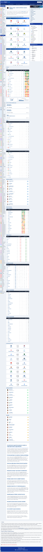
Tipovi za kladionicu (4, 4)
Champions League (3, 29)
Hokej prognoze (18, 4)
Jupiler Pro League (3, 16)
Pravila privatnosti (20, 547)
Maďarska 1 (3, 180)
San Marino (3, 245)
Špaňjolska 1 (3, 260)
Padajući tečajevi (33, 11)
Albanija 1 (3, 36)
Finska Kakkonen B (3, 115)
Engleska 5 (3, 101)
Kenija (2, 159)
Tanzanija (3, 273)
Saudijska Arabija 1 (3, 246)
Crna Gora (3, 86)
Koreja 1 (3, 167)
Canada (3, 80)
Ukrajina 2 (3, 280)
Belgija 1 (3, 65)
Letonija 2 (3, 174)
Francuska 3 (3, 121)
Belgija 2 (3, 66)
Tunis (2, 274)
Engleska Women (3, 106)
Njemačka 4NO (3, 208)
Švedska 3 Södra (3, 267)
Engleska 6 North (3, 102)
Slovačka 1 (3, 250)
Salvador (3, 244)
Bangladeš (3, 63)
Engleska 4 (3, 100)
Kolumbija (3, 164)
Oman (2, 214)
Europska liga (3, 30)
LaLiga (2, 8)
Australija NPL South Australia (3, 50)
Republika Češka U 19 (3, 230)
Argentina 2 (3, 41)
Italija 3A (3, 143)
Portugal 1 (3, 222)
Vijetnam (3, 286)
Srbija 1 (2, 253)
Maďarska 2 (3, 181)
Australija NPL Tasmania (3, 51)
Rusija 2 (3, 238)
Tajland (2, 272)
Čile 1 (2, 87)
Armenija (3, 43)
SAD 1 (2, 239)
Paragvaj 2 (3, 216)
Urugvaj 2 (3, 282)
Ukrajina (3, 279)
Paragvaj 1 (3, 215)
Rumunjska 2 (3, 236)
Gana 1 (2, 123)
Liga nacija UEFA (3, 32)
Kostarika (3, 171)
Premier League (3, 7)
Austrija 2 (3, 56)
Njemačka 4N (3, 207)
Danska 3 (3, 92)
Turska (2, 275)
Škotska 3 (3, 258)
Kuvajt (2, 172)
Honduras (3, 129)
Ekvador (3, 94)
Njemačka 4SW (3, 209)
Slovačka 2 (3, 251)
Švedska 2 (3, 265)
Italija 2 (2, 142)
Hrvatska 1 (3, 130)
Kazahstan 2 (3, 158)
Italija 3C (3, 145)
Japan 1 (3, 150)
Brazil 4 (3, 77)
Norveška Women (3, 201)
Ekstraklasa (3, 17)
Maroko (3, 187)
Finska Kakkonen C (3, 116)
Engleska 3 (3, 99)
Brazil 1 (2, 73)
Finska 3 (3, 113)
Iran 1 (2, 137)
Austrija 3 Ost (3, 58)
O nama (24, 547)
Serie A (3, 10)
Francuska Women (3, 122)
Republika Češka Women (3, 231)
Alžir (2, 37)
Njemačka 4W (3, 210)
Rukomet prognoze (32, 4)
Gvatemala (3, 128)
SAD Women (3, 243)
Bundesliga (3, 9)
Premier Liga (3, 24)
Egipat (2, 93)
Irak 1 (2, 136)
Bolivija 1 (3, 71)
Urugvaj (3, 281)
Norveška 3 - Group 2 (3, 200)
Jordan (2, 151)
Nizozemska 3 (3, 195)
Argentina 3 (3, 42)
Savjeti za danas (39, 4)
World (2, 288)
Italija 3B (3, 144)
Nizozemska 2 (3, 194)
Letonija (3, 173)
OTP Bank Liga (3, 23)
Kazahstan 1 (3, 157)
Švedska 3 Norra (3, 266)
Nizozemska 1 (3, 193)
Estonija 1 (3, 107)
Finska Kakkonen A (3, 114)
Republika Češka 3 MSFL (3, 229)
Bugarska (3, 79)
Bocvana (3, 70)
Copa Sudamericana (3, 85)
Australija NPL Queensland (3, 49)
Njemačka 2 (3, 203)
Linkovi (31, 20)
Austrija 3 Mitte (3, 57)
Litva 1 (2, 178)
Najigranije (32, 12)
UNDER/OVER (32, 15)
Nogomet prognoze (11, 4)
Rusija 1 (3, 237)
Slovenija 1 (3, 252)
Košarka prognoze (25, 4)
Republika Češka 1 (3, 224)
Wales (2, 287)
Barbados (3, 64)
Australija (3, 44)
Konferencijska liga (3, 31)
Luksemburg (3, 179)
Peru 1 (2, 217)
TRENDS (31, 16)
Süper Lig (3, 15)
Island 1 (3, 138)
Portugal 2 (3, 223)
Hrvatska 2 (3, 131)
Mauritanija (3, 188)
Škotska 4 (3, 259)
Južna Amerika (3, 152)
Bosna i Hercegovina (3, 72)
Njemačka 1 (3, 202)
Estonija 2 (3, 108)
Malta (2, 186)
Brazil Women (3, 78)
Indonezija (3, 135)
